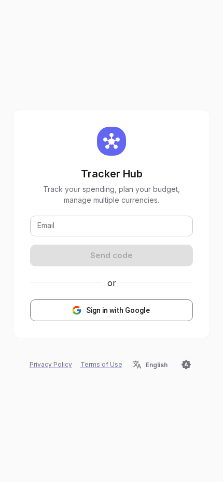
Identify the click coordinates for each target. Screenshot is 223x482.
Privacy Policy (51, 364)
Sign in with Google (118, 310)
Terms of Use (101, 364)
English (157, 365)
